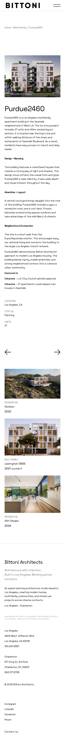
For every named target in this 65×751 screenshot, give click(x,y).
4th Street (12, 521)
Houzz (8, 719)
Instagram (10, 703)
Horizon (10, 406)
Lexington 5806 (15, 463)
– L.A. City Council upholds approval (30, 278)
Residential (11, 402)
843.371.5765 (12, 672)
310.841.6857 (12, 646)
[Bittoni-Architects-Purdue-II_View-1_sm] (32, 76)
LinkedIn (9, 709)
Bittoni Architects (23, 684)
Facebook (10, 714)
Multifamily (11, 459)
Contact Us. (11, 731)
